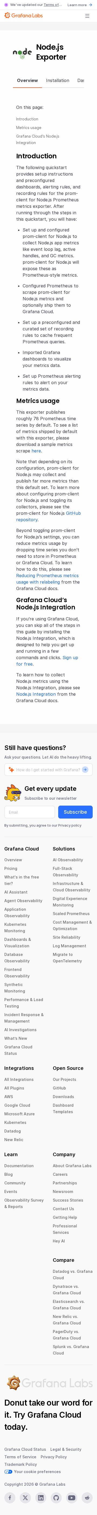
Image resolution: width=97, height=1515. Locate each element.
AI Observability (68, 859)
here (36, 450)
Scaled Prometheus (71, 913)
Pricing (10, 868)
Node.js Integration (36, 694)
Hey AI (59, 1241)
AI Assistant (15, 892)
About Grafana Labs (72, 1165)
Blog (8, 1174)
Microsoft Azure (19, 1114)
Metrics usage (28, 127)
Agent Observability (23, 900)
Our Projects (64, 1079)
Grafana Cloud (54, 1415)
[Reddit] (87, 1497)
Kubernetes (15, 1122)
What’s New (15, 1038)
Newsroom (63, 1191)
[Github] (56, 1497)
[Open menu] (87, 15)
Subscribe (75, 812)
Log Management (69, 946)
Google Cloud (17, 1105)
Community (15, 1183)
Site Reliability (66, 937)
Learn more (77, 5)
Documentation (19, 1165)
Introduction (27, 119)
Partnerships (65, 1183)
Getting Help (65, 1217)
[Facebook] (9, 1497)
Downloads (63, 1096)
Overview (13, 859)
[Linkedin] (40, 1497)
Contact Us (63, 1208)
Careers (60, 1174)
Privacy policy (69, 825)
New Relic (13, 1139)
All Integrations (19, 1079)
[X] (25, 1497)
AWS (8, 1096)
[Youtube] (71, 1497)
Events (10, 1191)
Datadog (12, 1131)
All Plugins (14, 1088)
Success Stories (68, 1200)
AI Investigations (20, 1029)
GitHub (59, 1088)
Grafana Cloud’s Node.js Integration (37, 139)
